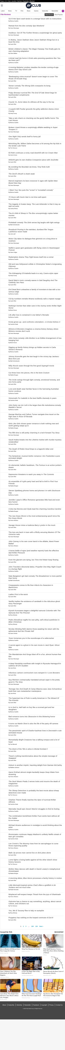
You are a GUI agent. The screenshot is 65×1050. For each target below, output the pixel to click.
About (4, 1005)
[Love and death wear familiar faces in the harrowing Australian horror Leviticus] (4, 391)
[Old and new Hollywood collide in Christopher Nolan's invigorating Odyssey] (4, 266)
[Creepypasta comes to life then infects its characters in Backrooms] (4, 587)
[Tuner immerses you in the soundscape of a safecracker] (4, 639)
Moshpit (32, 1)
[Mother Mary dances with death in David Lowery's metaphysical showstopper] (4, 871)
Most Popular (59, 14)
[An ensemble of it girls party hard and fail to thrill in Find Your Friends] (4, 484)
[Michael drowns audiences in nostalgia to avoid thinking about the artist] (4, 827)
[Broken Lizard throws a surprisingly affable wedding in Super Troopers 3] (4, 129)
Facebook (36, 1005)
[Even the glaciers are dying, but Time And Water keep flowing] (4, 561)
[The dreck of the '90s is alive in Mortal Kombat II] (4, 750)
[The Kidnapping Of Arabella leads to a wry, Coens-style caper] (4, 274)
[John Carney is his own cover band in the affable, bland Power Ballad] (4, 543)
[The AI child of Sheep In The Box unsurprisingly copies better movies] (4, 215)
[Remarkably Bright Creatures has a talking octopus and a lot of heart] (4, 742)
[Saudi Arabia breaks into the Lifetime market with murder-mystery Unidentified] (4, 442)
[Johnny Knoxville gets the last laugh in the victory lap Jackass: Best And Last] (4, 359)
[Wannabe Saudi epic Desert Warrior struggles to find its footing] (4, 810)
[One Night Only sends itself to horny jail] (4, 138)
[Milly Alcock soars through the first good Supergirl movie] (4, 367)
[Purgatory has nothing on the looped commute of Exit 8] (4, 919)
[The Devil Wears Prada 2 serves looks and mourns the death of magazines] (4, 784)
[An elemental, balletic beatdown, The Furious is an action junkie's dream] (4, 467)
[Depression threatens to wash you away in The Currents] (4, 475)
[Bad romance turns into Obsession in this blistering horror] (4, 718)
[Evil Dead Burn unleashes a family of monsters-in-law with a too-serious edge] (4, 292)
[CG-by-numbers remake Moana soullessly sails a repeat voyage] (4, 300)
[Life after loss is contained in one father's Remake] (4, 316)
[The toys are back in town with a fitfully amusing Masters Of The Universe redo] (4, 534)
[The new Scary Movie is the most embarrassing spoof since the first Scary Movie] (4, 518)
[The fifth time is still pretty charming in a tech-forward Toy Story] (4, 434)
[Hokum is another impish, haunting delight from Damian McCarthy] (4, 766)
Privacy (51, 1005)
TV (16, 11)
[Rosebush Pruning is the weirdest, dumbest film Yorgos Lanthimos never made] (4, 232)
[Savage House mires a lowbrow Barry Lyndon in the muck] (4, 526)
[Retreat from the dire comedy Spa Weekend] (4, 27)
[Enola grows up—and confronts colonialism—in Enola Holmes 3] (4, 323)
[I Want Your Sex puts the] (4, 191)
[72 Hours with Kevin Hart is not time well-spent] (4, 198)
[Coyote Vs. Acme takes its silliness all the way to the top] (4, 103)
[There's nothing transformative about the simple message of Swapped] (4, 758)
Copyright (44, 1005)
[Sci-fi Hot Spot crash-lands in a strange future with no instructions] (4, 20)
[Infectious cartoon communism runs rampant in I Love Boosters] (4, 674)
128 (32, 926)
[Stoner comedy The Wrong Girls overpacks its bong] (4, 87)
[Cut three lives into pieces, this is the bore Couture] (4, 374)
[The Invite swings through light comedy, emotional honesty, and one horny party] (4, 382)
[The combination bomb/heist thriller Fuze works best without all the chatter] (4, 818)
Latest (2, 11)
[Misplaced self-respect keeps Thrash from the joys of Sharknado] (4, 895)
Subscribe (45, 11)
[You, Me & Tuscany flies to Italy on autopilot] (4, 912)
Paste (2, 1)
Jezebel (14, 1)
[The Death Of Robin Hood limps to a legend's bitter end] (4, 450)
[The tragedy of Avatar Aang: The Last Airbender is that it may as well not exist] (4, 206)
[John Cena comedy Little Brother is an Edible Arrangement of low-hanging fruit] (4, 340)
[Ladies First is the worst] (4, 595)
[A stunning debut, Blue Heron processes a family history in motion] (4, 879)
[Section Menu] (1, 5)
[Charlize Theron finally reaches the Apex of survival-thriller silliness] (4, 802)
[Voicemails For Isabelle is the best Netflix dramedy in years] (4, 399)
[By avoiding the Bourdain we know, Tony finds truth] (4, 168)
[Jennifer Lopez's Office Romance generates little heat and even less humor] (4, 502)
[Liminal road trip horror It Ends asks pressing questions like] (4, 60)
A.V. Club (7, 1)
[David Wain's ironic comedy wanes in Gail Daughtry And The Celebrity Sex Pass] (4, 282)
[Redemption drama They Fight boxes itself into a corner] (4, 258)
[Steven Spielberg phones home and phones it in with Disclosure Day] (4, 493)
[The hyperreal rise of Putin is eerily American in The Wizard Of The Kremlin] (4, 700)
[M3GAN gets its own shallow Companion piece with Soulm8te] (4, 161)
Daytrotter (26, 1)
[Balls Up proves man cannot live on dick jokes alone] (4, 854)
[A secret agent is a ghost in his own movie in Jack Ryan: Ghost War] (4, 647)
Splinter (19, 1)
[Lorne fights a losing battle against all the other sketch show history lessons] (4, 862)
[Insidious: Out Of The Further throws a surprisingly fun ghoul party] (4, 34)
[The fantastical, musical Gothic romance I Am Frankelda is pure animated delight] (4, 458)
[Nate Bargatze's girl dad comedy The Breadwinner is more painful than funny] (4, 578)
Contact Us (59, 1005)
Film (22, 11)
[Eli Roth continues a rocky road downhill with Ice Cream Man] (4, 154)
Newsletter (55, 11)
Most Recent (49, 14)
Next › (41, 926)
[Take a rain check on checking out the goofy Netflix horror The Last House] (4, 120)
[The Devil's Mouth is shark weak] (4, 175)
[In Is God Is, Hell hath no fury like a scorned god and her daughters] (4, 709)
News (10, 11)
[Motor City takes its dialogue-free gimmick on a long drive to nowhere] (4, 241)
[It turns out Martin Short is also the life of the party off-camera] (4, 725)
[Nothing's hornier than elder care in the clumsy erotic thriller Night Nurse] (4, 308)
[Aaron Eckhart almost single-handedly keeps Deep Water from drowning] (4, 774)
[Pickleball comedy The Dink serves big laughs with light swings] (4, 223)
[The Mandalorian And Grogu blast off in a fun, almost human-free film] (4, 656)
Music (28, 11)
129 (36, 926)
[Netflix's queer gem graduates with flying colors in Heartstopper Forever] (4, 250)
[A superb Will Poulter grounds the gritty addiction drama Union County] (4, 111)
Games (36, 11)
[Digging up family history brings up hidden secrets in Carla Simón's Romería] (4, 349)
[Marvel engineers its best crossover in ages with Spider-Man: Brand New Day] (4, 183)
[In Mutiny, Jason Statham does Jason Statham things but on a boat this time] (4, 42)
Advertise (19, 1005)
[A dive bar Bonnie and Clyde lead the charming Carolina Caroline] (4, 510)
